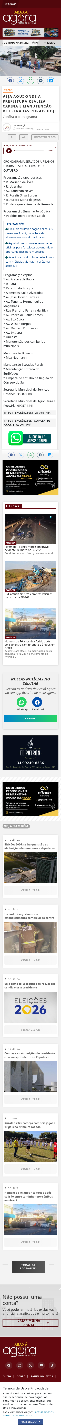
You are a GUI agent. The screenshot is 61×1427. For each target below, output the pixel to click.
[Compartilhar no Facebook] (10, 80)
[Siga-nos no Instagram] (19, 1365)
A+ (23, 137)
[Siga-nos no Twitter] (30, 1365)
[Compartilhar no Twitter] (20, 80)
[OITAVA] (30, 799)
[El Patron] (30, 752)
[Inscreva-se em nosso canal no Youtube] (41, 1365)
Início (8, 1376)
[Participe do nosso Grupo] (29, 439)
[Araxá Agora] (30, 17)
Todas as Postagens (28, 1266)
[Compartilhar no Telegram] (40, 80)
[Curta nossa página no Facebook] (8, 1365)
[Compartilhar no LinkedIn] (50, 80)
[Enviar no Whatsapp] (30, 80)
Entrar (12, 4)
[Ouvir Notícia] (9, 150)
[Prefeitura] (30, 32)
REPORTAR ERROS (45, 137)
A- (12, 137)
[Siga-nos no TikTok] (52, 1365)
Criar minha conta (29, 1323)
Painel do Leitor (43, 1376)
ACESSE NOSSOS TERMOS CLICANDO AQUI (28, 1414)
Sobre (22, 1376)
